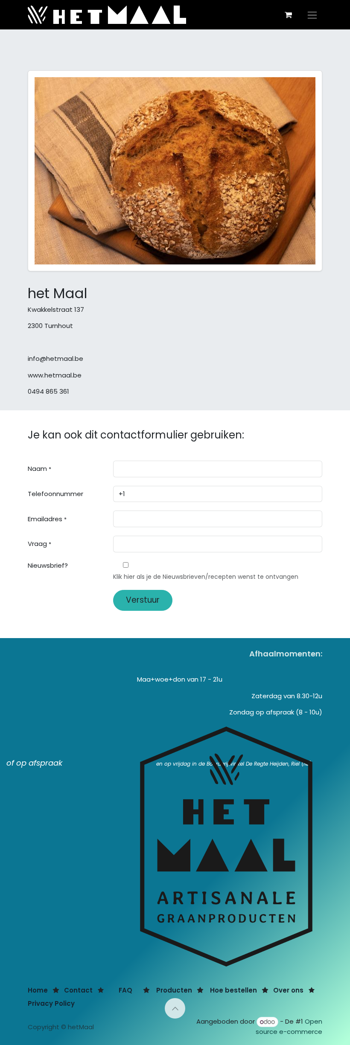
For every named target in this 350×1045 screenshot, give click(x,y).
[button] (175, 1008)
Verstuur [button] (143, 600)
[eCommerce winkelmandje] (288, 15)
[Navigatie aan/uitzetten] (312, 14)
